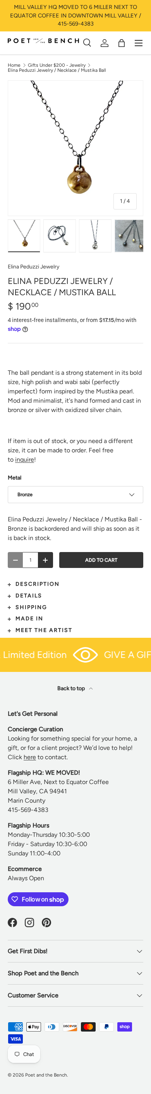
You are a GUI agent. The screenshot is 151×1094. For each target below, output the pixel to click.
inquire (24, 459)
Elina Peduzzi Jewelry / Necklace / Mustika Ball (57, 70)
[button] (121, 43)
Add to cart (101, 560)
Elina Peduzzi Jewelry (33, 266)
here (30, 757)
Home (14, 65)
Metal (14, 477)
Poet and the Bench (46, 1075)
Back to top (71, 688)
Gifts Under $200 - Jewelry (57, 65)
